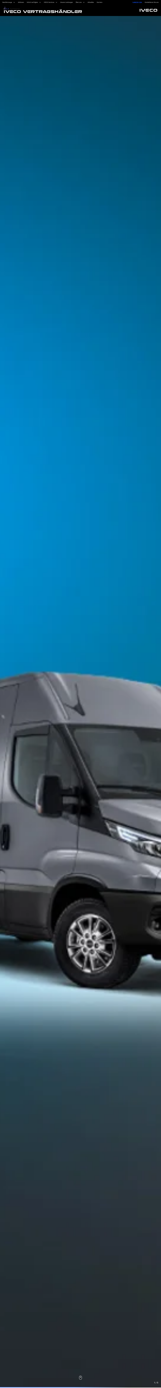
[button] (20, 700)
